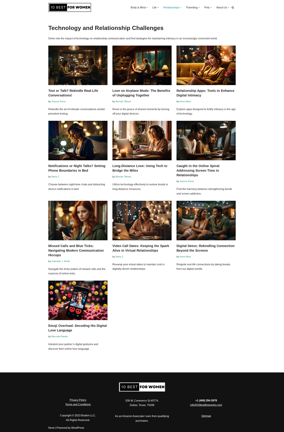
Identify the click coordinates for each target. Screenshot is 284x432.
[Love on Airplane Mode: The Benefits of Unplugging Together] (142, 65)
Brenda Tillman (123, 101)
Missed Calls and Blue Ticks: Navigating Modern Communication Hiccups (76, 250)
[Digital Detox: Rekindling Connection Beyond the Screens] (206, 220)
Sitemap (206, 416)
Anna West (185, 101)
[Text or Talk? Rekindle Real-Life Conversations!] (77, 65)
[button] (147, 7)
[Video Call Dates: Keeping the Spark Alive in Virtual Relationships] (142, 220)
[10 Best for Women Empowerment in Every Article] (69, 7)
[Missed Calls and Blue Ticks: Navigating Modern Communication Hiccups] (77, 220)
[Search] (233, 7)
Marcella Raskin (59, 336)
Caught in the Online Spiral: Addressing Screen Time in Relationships (198, 170)
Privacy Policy (78, 400)
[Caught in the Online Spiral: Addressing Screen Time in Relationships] (206, 140)
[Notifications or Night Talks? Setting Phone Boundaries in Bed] (77, 140)
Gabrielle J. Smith (60, 261)
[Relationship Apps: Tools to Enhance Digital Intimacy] (206, 65)
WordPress (77, 427)
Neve (51, 427)
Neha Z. (55, 176)
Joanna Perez (58, 101)
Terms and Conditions (78, 404)
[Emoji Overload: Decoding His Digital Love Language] (77, 300)
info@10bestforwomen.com (206, 405)
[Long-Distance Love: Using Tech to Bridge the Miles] (142, 140)
